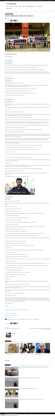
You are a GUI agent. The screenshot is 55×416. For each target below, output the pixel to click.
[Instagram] (46, 0)
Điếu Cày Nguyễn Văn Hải (36, 319)
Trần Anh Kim (30, 319)
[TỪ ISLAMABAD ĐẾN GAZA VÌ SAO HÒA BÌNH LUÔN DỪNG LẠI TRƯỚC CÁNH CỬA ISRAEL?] (11, 403)
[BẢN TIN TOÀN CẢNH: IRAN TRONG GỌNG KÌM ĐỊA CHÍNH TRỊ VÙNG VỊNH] (11, 382)
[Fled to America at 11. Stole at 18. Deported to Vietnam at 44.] (27, 348)
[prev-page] (5, 356)
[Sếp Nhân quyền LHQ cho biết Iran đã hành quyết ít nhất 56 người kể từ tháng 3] (43, 348)
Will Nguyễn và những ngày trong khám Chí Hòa (12, 328)
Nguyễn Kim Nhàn (17, 319)
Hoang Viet (8, 18)
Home (5, 12)
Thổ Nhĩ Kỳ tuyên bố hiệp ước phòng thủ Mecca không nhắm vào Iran (28, 388)
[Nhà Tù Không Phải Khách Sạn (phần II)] (12, 348)
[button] (48, 10)
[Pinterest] (15, 20)
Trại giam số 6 (26, 319)
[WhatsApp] (17, 20)
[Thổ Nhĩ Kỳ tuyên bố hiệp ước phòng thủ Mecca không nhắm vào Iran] (11, 393)
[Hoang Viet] (5, 18)
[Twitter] (47, 0)
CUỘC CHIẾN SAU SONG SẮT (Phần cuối (11, 315)
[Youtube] (49, 0)
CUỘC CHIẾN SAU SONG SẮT (10, 319)
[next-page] (6, 356)
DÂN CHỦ (6, 352)
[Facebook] (45, 0)
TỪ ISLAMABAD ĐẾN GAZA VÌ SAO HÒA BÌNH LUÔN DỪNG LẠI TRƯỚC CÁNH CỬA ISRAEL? (31, 399)
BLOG (7, 12)
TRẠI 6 (6, 311)
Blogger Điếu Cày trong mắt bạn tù (10, 313)
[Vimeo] (48, 0)
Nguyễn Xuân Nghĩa (22, 319)
